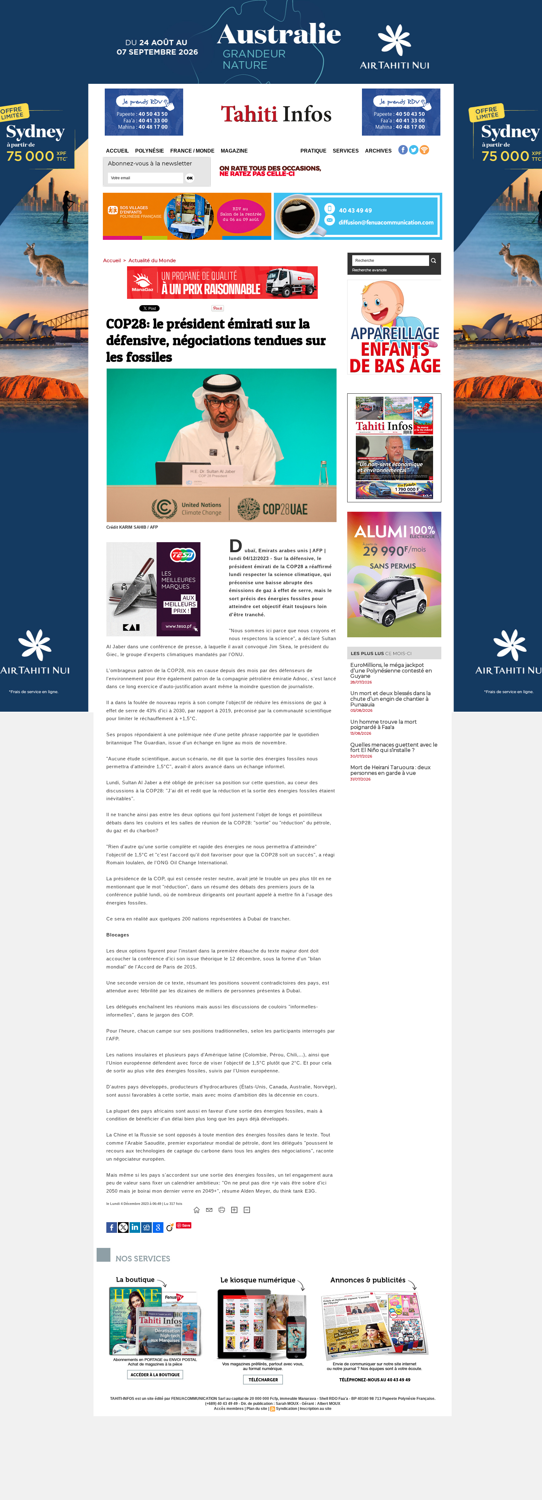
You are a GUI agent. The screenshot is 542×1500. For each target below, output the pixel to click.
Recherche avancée (369, 269)
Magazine (234, 151)
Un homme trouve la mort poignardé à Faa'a (383, 725)
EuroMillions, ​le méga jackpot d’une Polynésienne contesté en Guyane (391, 670)
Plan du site (257, 1408)
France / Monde (192, 151)
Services (346, 151)
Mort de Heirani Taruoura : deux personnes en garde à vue (390, 770)
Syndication (286, 1408)
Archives (378, 151)
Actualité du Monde (152, 260)
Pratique (313, 151)
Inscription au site (316, 1408)
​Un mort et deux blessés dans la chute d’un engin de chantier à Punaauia (390, 698)
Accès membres (229, 1408)
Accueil (117, 151)
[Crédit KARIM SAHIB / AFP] (222, 370)
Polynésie (149, 151)
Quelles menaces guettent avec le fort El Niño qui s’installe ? (394, 747)
